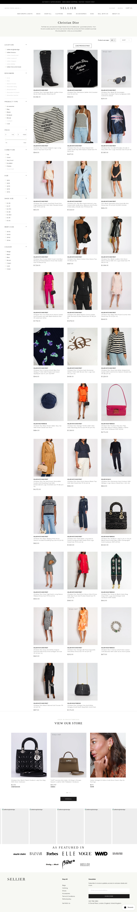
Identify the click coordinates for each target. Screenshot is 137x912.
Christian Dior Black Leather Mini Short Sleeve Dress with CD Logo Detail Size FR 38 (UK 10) (115, 260)
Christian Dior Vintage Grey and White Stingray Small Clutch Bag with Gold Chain (81, 706)
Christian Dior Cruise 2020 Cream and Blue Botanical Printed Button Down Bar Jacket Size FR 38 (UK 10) (48, 260)
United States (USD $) (12, 8)
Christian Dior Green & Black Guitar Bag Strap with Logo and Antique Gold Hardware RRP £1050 (114, 595)
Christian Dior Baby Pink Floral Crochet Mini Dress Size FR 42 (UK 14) (116, 315)
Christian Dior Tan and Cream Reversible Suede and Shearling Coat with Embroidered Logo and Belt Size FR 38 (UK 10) (48, 484)
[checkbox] (16, 49)
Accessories (81, 13)
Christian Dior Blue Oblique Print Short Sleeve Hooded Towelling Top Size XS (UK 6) (48, 539)
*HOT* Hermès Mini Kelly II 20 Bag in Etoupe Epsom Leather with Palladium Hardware (66, 781)
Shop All (48, 13)
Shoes (69, 13)
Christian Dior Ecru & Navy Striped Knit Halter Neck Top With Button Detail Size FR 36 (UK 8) (82, 149)
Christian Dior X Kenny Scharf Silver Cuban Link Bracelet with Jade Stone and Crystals (115, 650)
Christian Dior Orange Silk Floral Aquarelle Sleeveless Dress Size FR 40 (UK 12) (81, 650)
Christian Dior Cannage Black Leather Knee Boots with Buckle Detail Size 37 (48, 93)
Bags (39, 13)
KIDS (92, 13)
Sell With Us (66, 903)
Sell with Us (103, 13)
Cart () (129, 8)
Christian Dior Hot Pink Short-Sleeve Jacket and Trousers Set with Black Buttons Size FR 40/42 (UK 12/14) (48, 316)
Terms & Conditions (68, 896)
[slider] (6, 139)
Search (120, 8)
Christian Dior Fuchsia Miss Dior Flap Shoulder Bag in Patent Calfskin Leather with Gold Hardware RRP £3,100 (114, 427)
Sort (124, 40)
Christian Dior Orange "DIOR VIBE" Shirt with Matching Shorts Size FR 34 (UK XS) (81, 426)
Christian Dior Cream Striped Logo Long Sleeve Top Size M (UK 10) (47, 148)
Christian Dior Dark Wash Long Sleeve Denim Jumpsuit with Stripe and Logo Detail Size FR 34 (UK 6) (80, 540)
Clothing (59, 13)
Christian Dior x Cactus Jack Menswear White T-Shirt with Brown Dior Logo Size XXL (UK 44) (81, 371)
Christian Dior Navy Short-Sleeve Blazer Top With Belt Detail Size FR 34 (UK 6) (82, 482)
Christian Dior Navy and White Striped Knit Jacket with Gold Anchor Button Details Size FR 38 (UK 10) (116, 371)
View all (68, 799)
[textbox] (10, 134)
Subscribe (109, 896)
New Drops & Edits (25, 13)
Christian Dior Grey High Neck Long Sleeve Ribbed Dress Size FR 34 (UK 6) (48, 595)
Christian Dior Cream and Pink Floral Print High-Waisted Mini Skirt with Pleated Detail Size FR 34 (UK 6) (48, 205)
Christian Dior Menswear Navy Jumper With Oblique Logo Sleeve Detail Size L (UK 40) (116, 482)
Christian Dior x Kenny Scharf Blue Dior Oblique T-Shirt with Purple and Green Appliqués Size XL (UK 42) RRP (47, 371)
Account (112, 8)
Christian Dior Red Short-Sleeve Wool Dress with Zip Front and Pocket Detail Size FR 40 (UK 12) (82, 595)
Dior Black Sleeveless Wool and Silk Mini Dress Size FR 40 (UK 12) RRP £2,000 (115, 204)
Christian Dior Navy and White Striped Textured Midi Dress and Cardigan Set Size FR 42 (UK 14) (48, 651)
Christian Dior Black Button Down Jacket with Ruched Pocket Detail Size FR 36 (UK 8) (81, 316)
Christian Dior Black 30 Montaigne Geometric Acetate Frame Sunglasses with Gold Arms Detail (115, 93)
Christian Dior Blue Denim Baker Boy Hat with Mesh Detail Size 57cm (47, 426)
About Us (116, 13)
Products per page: (103, 40)
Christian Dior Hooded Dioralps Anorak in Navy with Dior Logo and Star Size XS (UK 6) (116, 148)
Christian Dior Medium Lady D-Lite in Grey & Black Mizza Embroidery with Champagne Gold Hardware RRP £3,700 (116, 540)
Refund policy (66, 899)
